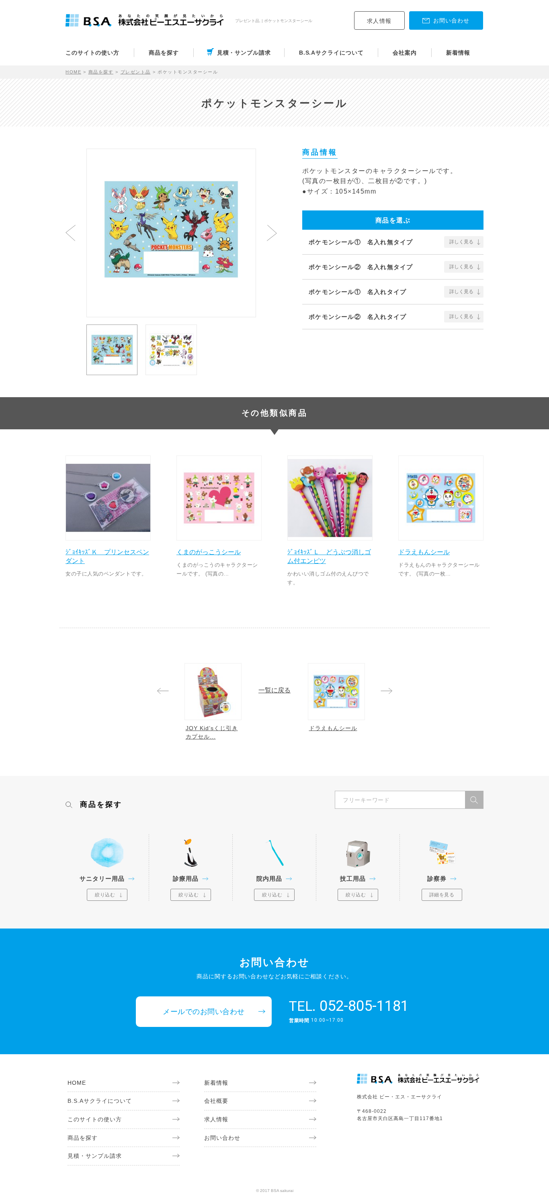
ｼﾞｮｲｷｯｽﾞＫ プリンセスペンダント (107, 556)
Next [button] (272, 233)
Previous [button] (71, 233)
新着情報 (458, 52)
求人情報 (379, 21)
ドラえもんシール (424, 552)
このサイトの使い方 (92, 52)
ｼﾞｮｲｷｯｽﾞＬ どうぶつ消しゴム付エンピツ (329, 556)
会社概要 (216, 1101)
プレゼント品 (136, 71)
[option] (171, 229)
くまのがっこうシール (208, 552)
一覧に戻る (274, 690)
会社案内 (405, 52)
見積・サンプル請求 (244, 52)
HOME (73, 71)
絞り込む (105, 895)
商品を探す (164, 52)
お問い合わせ (222, 1138)
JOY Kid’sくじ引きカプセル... (212, 732)
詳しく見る (461, 242)
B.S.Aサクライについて (331, 52)
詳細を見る (442, 895)
